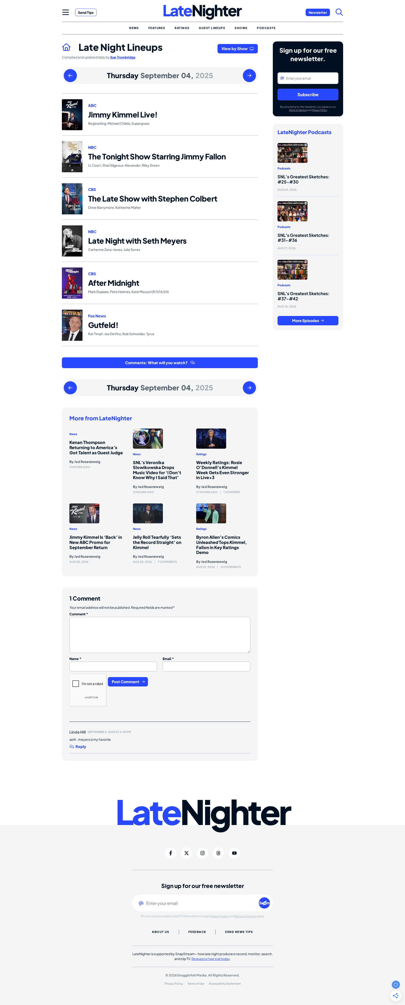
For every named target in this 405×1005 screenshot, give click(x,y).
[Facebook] (170, 853)
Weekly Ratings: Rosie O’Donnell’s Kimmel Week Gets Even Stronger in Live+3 (222, 470)
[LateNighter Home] (202, 12)
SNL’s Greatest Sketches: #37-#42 (304, 296)
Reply (80, 746)
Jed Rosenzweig (87, 461)
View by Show (234, 48)
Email (168, 659)
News (73, 434)
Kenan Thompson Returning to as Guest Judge (96, 447)
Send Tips (86, 12)
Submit (264, 902)
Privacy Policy (319, 110)
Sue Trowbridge (122, 57)
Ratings (201, 454)
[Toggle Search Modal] (339, 12)
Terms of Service (298, 110)
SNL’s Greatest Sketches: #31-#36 (304, 237)
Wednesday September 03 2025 (70, 76)
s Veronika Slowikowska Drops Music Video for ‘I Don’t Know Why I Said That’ (157, 470)
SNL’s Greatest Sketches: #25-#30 (304, 179)
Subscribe (308, 94)
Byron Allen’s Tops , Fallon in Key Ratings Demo (221, 544)
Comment (78, 614)
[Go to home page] (70, 47)
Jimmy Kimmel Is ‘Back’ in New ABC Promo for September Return (95, 542)
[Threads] (218, 853)
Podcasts (284, 168)
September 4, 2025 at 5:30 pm (109, 732)
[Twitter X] (186, 853)
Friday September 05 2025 (249, 76)
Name (75, 659)
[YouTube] (234, 853)
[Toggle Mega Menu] (65, 12)
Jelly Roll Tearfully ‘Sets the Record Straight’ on (157, 542)
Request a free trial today (210, 959)
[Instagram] (202, 853)
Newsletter (318, 12)
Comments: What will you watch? (156, 362)
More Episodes (305, 320)
